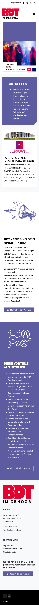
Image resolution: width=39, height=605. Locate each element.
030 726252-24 (10, 527)
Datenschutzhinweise (12, 549)
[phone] (35, 3)
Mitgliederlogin (16, 3)
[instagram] (27, 3)
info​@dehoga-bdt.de (12, 530)
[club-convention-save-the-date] (19, 133)
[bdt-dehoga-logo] (11, 9)
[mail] (31, 3)
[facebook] (23, 3)
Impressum (8, 545)
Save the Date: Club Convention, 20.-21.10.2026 (19, 159)
